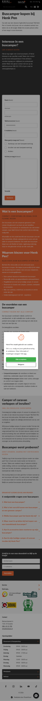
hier (25, 354)
